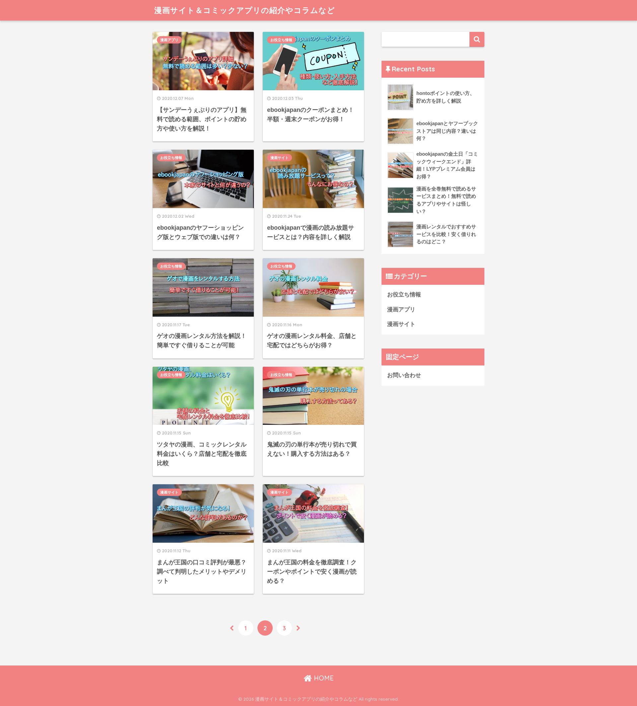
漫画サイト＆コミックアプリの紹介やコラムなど (244, 10)
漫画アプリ (169, 40)
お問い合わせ (404, 375)
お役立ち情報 (281, 40)
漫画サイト (279, 157)
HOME (323, 678)
